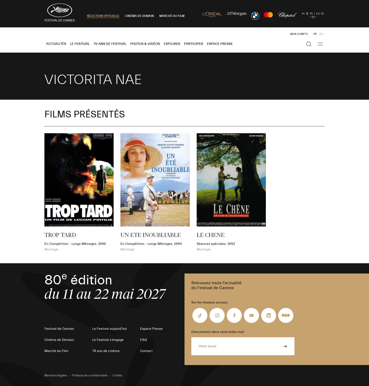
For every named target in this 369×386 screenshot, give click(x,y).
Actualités (56, 44)
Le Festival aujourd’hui (109, 329)
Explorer (172, 44)
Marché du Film (56, 351)
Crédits (117, 375)
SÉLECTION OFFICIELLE (103, 16)
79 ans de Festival (110, 44)
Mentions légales (55, 375)
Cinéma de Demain (59, 340)
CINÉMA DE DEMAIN (139, 16)
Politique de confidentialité (90, 375)
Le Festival (80, 44)
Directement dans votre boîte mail (217, 332)
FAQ (143, 340)
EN (321, 34)
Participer (193, 44)
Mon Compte (299, 34)
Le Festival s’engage (108, 340)
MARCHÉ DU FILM (171, 16)
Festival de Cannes (59, 329)
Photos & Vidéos (145, 44)
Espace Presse (220, 44)
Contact (146, 351)
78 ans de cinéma (106, 351)
